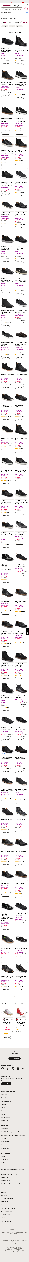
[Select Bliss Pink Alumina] (4, 1019)
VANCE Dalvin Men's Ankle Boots (20, 820)
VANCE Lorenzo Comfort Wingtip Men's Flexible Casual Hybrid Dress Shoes (21, 883)
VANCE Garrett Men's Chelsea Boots (7, 600)
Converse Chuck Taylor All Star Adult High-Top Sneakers (20, 1023)
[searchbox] (11, 9)
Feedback (27, 631)
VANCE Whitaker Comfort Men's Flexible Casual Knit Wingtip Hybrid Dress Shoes (21, 665)
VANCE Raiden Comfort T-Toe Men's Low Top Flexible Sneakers (21, 120)
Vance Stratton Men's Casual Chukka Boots (21, 151)
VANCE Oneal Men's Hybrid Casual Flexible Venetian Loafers (7, 851)
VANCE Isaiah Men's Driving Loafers (6, 728)
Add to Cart (6, 63)
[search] (3, 9)
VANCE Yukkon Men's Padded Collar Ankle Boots (7, 665)
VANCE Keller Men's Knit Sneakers (20, 533)
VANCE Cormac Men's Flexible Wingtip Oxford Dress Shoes (7, 758)
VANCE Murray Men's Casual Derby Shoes (21, 728)
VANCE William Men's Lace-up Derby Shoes (7, 977)
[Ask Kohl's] (26, 9)
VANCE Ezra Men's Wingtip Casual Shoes (7, 437)
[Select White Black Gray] (7, 1019)
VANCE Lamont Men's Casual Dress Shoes (7, 820)
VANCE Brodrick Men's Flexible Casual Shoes (7, 406)
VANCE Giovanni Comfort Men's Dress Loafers (7, 918)
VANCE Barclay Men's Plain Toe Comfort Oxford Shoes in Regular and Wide (7, 569)
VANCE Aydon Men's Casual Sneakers (7, 213)
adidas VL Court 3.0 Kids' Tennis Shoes (7, 1023)
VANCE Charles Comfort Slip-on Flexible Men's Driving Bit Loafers (7, 280)
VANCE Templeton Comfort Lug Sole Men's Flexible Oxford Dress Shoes (21, 758)
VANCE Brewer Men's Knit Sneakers (21, 977)
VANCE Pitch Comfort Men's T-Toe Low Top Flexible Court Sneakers (7, 120)
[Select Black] (6, 565)
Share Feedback (14, 1058)
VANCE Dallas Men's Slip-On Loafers (6, 947)
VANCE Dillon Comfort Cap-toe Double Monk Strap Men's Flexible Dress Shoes (21, 851)
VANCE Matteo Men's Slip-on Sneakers (21, 311)
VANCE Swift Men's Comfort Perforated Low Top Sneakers (20, 84)
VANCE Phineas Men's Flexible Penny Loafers (21, 248)
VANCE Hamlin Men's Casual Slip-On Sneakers (7, 344)
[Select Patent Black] (2, 565)
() (10, 60)
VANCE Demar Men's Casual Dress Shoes (21, 789)
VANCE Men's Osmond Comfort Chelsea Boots (7, 312)
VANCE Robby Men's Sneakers (21, 183)
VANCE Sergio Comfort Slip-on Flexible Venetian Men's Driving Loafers (21, 406)
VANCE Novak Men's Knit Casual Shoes (21, 565)
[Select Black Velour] (6, 914)
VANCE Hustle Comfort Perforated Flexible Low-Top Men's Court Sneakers (21, 470)
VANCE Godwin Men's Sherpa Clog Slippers (21, 947)
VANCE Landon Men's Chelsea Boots (21, 696)
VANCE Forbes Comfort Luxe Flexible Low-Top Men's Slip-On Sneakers (7, 152)
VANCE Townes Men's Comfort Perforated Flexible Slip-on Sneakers (7, 470)
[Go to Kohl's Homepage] (7, 5)
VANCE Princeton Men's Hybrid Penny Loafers (20, 601)
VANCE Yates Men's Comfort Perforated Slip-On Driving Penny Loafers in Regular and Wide (21, 214)
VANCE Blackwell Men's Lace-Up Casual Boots (21, 50)
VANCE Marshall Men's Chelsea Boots (7, 375)
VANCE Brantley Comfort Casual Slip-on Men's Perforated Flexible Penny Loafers (7, 534)
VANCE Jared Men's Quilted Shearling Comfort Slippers (6, 50)
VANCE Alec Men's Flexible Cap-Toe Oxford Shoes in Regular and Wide (6, 502)
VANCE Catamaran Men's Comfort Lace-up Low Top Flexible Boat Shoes (21, 280)
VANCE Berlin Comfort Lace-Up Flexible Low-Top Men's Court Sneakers (21, 502)
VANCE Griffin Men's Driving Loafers (20, 914)
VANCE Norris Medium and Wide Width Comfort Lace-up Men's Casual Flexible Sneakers (7, 248)
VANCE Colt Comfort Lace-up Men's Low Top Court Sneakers (6, 184)
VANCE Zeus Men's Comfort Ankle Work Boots (6, 697)
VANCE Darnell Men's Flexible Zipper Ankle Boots (21, 438)
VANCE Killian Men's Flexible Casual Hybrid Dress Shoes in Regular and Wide (7, 633)
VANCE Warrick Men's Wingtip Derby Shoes (7, 789)
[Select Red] (17, 1019)
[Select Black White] (20, 1019)
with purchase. (14, 2)
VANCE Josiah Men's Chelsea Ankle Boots (21, 375)
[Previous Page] (9, 996)
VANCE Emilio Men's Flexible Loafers (6, 882)
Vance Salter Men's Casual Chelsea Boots (7, 83)
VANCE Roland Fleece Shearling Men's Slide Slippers (21, 344)
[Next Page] (18, 996)
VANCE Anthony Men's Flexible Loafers (21, 632)
